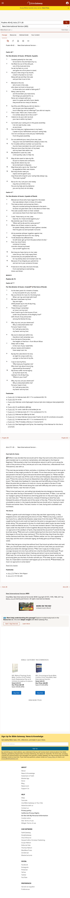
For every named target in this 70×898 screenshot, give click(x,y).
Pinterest (24, 870)
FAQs (23, 798)
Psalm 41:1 (11, 412)
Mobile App (25, 778)
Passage (4, 35)
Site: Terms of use (27, 821)
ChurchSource (26, 838)
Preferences (25, 889)
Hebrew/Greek (23, 35)
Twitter (23, 875)
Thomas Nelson (26, 848)
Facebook (24, 865)
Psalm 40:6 (11, 402)
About (23, 771)
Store (23, 781)
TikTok (23, 872)
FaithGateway (26, 833)
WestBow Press (26, 850)
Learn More (26, 624)
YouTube (24, 877)
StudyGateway (26, 835)
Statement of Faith (27, 776)
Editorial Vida (25, 845)
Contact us (25, 808)
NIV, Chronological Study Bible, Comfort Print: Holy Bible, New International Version (46, 677)
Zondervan (25, 853)
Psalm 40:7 (11, 410)
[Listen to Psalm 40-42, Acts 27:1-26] (28, 40)
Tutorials (24, 800)
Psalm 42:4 (11, 424)
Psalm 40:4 (11, 400)
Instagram (25, 867)
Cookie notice (26, 818)
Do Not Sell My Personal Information (34, 816)
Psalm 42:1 (11, 417)
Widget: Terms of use (28, 823)
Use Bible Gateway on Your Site (32, 803)
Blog (22, 783)
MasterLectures (26, 855)
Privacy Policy (51, 757)
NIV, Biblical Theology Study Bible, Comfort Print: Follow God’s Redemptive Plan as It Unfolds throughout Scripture (22, 678)
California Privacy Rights (30, 813)
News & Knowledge (28, 773)
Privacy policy (26, 810)
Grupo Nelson (26, 843)
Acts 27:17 (11, 576)
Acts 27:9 (11, 573)
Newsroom (25, 786)
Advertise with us (27, 805)
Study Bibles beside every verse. (34, 8)
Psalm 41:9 (11, 414)
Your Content (35, 35)
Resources (13, 35)
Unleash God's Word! (43, 608)
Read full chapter (12, 566)
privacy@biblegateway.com (9, 758)
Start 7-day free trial (11, 624)
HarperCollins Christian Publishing (33, 840)
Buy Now (16, 693)
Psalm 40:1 (11, 397)
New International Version (15, 594)
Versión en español (28, 887)
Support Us (25, 788)
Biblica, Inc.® (10, 599)
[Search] (66, 22)
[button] (67, 3)
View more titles (35, 700)
